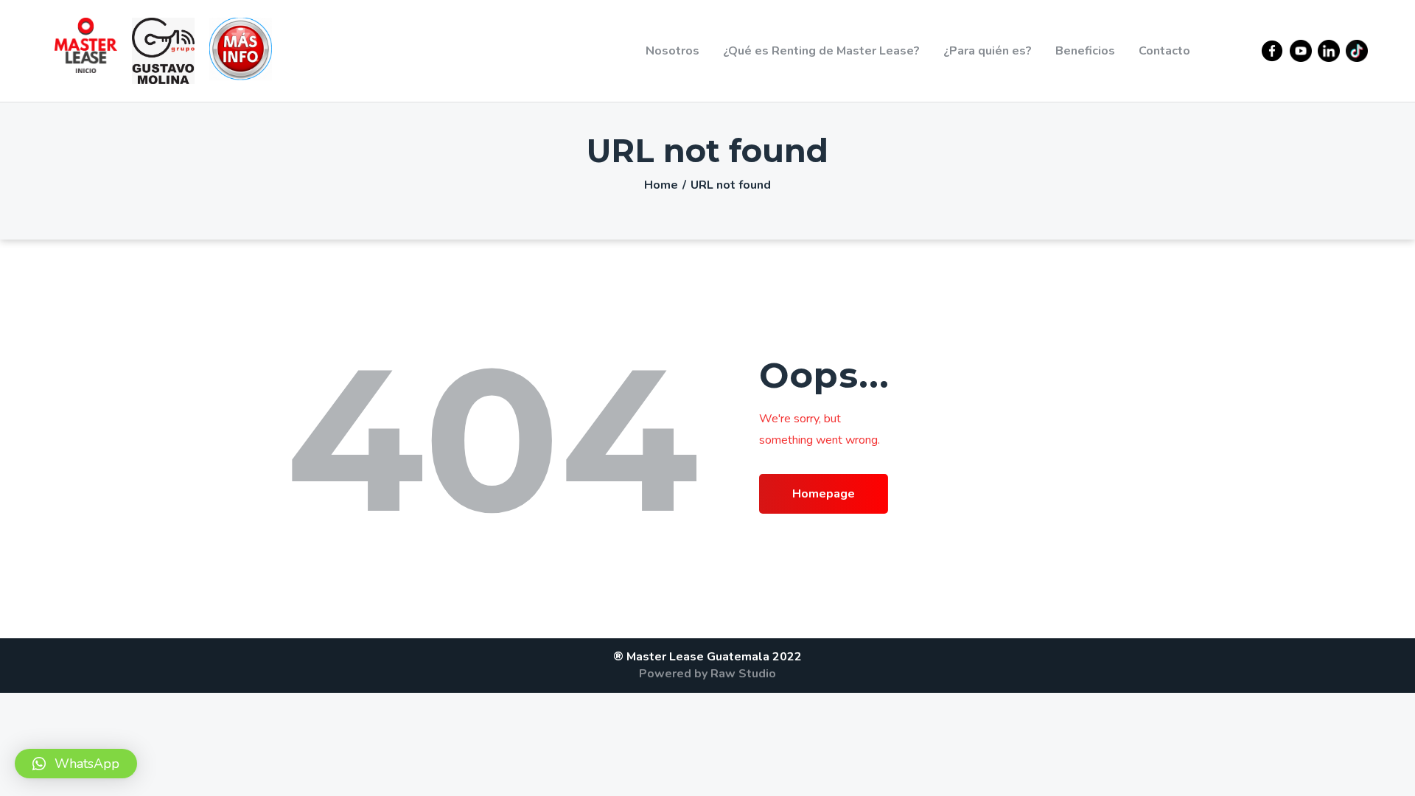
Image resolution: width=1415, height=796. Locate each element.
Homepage (823, 494)
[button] (76, 763)
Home (661, 185)
